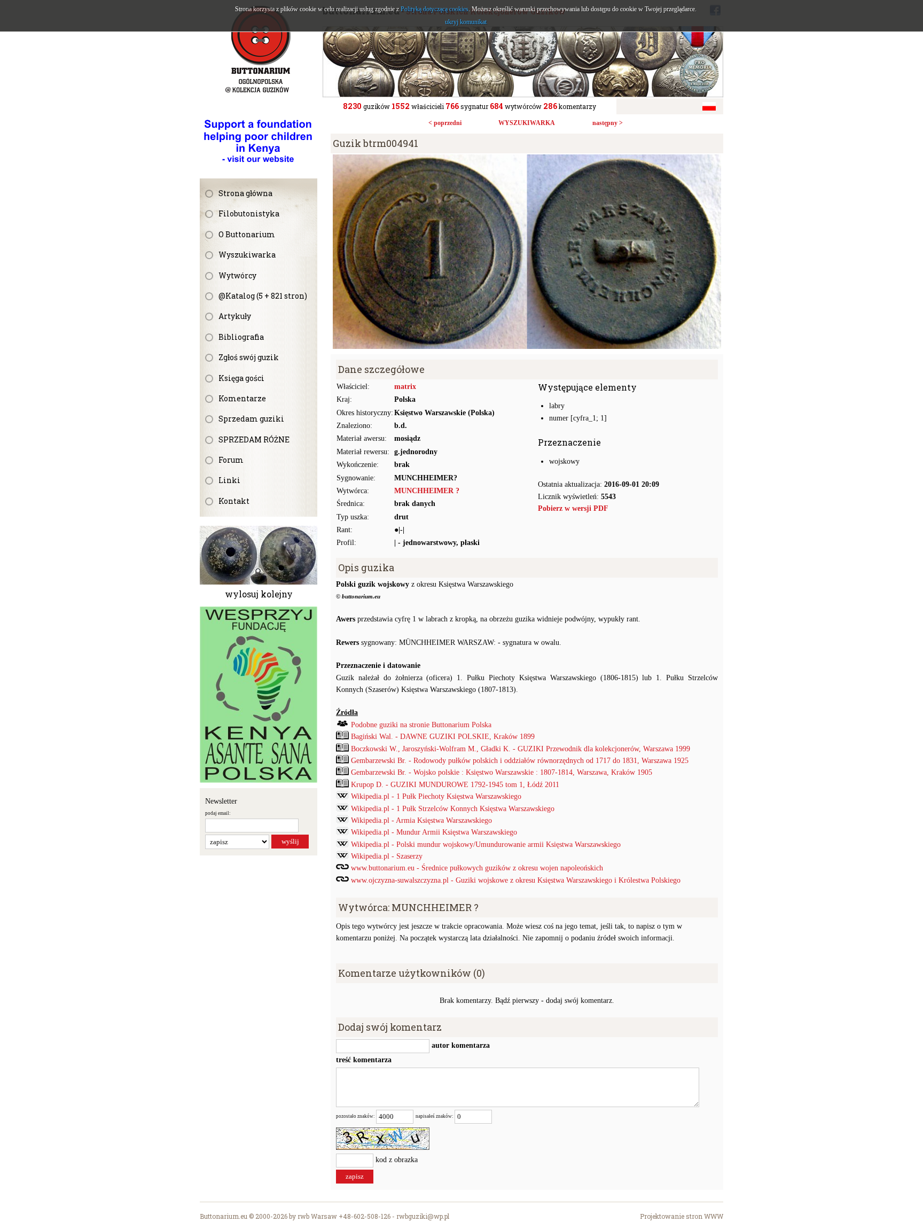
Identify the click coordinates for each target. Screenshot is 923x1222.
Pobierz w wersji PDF (573, 508)
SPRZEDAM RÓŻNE (254, 439)
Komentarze (242, 398)
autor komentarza (459, 1045)
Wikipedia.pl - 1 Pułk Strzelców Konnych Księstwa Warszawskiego (452, 809)
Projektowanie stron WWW (681, 1216)
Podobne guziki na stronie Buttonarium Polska (421, 725)
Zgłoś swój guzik (248, 357)
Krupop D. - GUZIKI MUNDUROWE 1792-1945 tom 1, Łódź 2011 (455, 785)
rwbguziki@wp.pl (422, 1216)
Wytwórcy (237, 275)
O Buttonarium (246, 234)
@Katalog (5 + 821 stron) (262, 296)
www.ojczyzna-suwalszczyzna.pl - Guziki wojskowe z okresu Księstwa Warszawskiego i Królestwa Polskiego (515, 880)
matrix (405, 387)
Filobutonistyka (248, 213)
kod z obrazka (397, 1160)
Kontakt (233, 501)
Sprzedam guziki (251, 419)
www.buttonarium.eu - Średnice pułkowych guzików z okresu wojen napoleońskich (477, 868)
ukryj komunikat (466, 22)
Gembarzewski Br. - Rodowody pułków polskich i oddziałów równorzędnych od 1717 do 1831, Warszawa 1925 (520, 761)
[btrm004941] (527, 160)
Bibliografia (241, 337)
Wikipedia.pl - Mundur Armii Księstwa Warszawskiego (434, 832)
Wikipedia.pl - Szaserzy (387, 856)
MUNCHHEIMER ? (426, 491)
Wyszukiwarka (247, 255)
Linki (229, 480)
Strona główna (245, 193)
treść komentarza (364, 1060)
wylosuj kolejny (259, 594)
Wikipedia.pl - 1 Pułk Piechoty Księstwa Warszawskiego (436, 796)
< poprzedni (445, 123)
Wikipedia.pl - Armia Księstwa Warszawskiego (421, 820)
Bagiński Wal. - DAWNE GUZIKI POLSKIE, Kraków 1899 (443, 737)
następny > (607, 123)
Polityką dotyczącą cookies (434, 9)
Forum (231, 460)
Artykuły (234, 316)
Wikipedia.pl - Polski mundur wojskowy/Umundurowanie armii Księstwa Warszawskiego (486, 844)
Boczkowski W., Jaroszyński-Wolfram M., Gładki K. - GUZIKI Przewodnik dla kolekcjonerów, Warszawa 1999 (520, 749)
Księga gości (241, 378)
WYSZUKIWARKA (526, 123)
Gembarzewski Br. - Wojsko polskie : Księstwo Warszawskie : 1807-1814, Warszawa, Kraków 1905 (501, 772)
